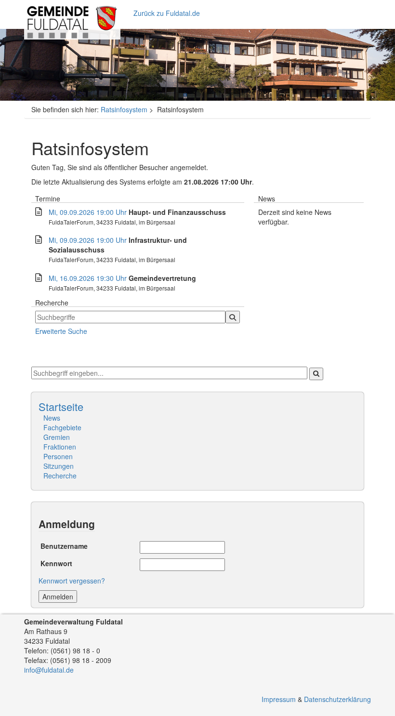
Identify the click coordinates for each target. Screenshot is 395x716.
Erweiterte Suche (61, 331)
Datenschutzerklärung (337, 699)
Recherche (60, 475)
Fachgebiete (62, 427)
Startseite (61, 406)
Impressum (279, 699)
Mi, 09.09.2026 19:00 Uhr (88, 212)
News (51, 418)
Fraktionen (59, 446)
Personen (58, 456)
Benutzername (64, 545)
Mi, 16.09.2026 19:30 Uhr (88, 278)
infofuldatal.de (49, 670)
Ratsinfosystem (124, 109)
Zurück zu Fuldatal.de (166, 13)
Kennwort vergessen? (72, 580)
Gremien (56, 437)
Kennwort (56, 562)
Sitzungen (58, 466)
